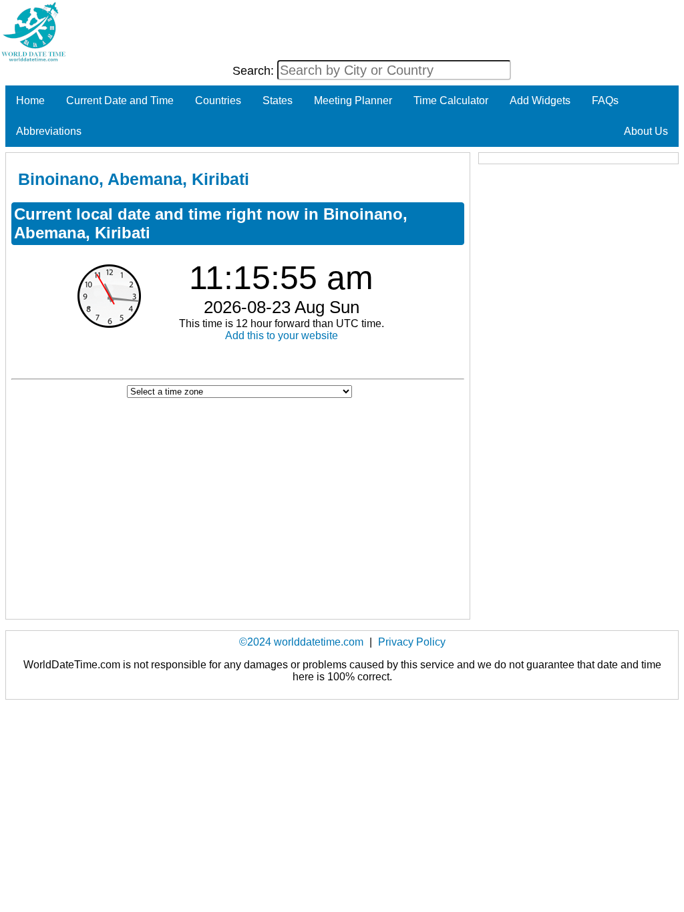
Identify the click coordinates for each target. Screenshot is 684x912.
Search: (254, 70)
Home (30, 100)
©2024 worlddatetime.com (301, 642)
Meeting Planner (353, 100)
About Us (646, 131)
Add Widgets (540, 100)
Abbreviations (48, 131)
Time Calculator (450, 100)
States (278, 100)
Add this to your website (281, 335)
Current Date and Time (120, 100)
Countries (218, 100)
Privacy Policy (412, 642)
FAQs (605, 100)
